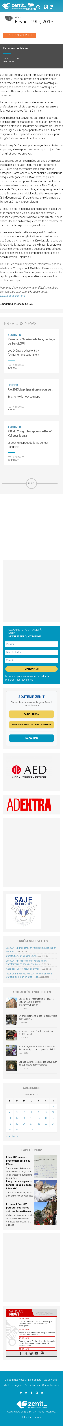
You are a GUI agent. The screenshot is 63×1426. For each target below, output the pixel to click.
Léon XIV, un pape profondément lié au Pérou (18, 1161)
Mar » (15, 1136)
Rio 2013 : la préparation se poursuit (30, 389)
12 (17, 1118)
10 (53, 1112)
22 (38, 1124)
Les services (50, 1379)
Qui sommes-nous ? (15, 1379)
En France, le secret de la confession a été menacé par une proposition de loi (37, 1048)
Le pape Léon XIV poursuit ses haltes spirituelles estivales (18, 1208)
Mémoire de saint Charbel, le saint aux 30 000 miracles (37, 1032)
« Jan (8, 1136)
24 (53, 1124)
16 (46, 1118)
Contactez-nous (50, 1385)
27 (24, 1129)
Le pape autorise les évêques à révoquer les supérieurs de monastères (38, 1063)
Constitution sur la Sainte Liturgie (21, 956)
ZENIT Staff (8, 61)
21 (31, 1124)
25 (10, 1129)
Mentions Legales (13, 1385)
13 (24, 1118)
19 (17, 1124)
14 (31, 1118)
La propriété (34, 1379)
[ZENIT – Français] (17, 6)
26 (17, 1129)
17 (53, 1118)
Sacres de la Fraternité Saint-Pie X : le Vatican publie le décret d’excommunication (36, 1002)
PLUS (31, 483)
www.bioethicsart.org (12, 295)
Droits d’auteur (32, 1385)
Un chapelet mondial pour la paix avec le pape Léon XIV (38, 1017)
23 (46, 1124)
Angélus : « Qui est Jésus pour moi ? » (24, 969)
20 (24, 1124)
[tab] (18, 1312)
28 (31, 1129)
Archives (14, 335)
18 (10, 1124)
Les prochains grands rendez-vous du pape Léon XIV (19, 1185)
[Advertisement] (31, 527)
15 (38, 1118)
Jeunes (13, 385)
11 (10, 1118)
